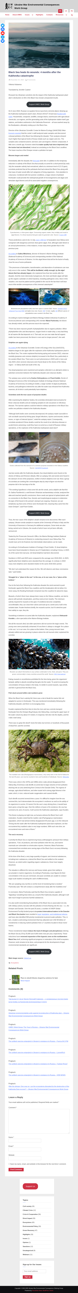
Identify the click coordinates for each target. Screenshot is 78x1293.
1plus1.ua (27, 958)
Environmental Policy (30, 1226)
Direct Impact (27, 1218)
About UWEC (17, 15)
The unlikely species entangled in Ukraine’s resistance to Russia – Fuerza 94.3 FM (38, 1041)
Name (11, 1137)
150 (56, 311)
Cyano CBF (63, 235)
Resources (59, 15)
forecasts (36, 161)
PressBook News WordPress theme (42, 1290)
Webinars (26, 1254)
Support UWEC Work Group (39, 104)
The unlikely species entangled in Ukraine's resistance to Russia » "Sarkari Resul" (38, 1064)
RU (72, 11)
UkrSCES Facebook (41, 468)
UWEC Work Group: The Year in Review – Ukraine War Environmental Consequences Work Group (34, 1028)
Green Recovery (28, 1230)
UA (66, 11)
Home (7, 15)
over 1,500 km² (41, 240)
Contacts (49, 15)
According (12, 254)
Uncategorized (28, 1250)
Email (11, 1146)
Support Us (30, 1186)
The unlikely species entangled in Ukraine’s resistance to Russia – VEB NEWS (37, 1075)
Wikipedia (66, 777)
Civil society (27, 1206)
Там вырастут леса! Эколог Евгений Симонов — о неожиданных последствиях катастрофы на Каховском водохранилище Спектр (38, 1000)
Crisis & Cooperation (30, 1214)
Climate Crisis (28, 1210)
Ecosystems (15, 963)
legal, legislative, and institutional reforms (52, 914)
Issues (27, 15)
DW (44, 311)
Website (11, 1155)
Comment (13, 1107)
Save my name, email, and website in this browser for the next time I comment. (38, 1164)
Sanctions (26, 1246)
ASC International (59, 674)
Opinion (25, 1242)
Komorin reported (15, 133)
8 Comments (31, 80)
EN (60, 11)
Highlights (39, 15)
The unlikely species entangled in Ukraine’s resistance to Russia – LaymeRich (37, 1052)
